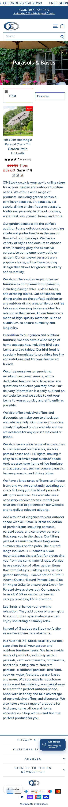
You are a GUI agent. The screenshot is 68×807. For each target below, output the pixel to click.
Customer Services (33, 749)
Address (33, 758)
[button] (18, 159)
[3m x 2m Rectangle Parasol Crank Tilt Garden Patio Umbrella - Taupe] (21, 175)
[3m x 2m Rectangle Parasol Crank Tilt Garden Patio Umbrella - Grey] (17, 175)
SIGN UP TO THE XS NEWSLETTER (33, 769)
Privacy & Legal (33, 740)
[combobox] (34, 36)
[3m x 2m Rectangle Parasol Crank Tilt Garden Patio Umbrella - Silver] (13, 175)
